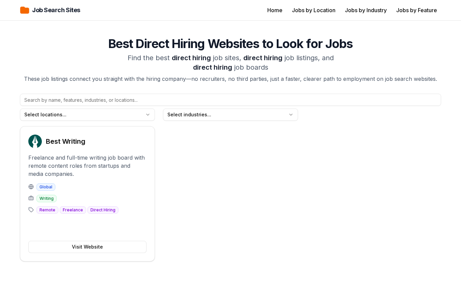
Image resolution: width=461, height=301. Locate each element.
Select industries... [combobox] (189, 114)
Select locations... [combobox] (45, 114)
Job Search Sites (56, 10)
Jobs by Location (313, 10)
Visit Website (87, 247)
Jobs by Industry (366, 10)
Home (274, 10)
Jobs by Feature (416, 10)
